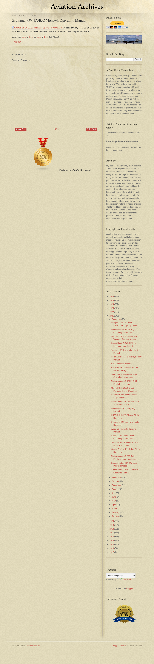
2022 (111, 312)
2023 (111, 308)
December (116, 319)
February (116, 512)
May (114, 501)
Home (56, 129)
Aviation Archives (33, 646)
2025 (111, 300)
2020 (111, 521)
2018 (111, 529)
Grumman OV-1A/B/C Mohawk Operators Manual (49, 20)
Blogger (129, 588)
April (114, 505)
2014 (111, 544)
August (115, 489)
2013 (111, 548)
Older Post (91, 129)
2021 (111, 316)
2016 (111, 537)
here (24, 37)
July (114, 493)
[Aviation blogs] (43, 170)
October (115, 481)
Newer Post (20, 129)
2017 (111, 533)
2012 (111, 552)
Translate (127, 579)
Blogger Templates (119, 646)
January (115, 516)
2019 (111, 525)
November (116, 477)
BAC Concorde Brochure (121, 364)
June (114, 497)
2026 (111, 296)
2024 (111, 304)
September (116, 485)
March (114, 508)
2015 (111, 540)
